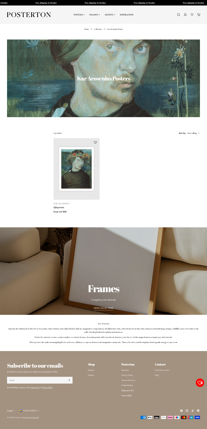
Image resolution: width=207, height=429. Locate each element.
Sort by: (182, 133)
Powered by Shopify (30, 417)
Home (86, 29)
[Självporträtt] (77, 169)
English (10, 410)
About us (125, 370)
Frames (91, 375)
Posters (91, 370)
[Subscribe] (69, 380)
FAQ (157, 375)
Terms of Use (35, 387)
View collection (103, 308)
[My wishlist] (192, 14)
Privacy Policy (127, 375)
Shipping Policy (127, 390)
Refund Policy (127, 385)
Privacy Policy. (47, 387)
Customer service (162, 370)
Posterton (17, 417)
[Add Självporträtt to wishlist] (95, 142)
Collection (98, 29)
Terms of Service (128, 380)
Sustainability (126, 395)
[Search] (178, 14)
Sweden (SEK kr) (30, 410)
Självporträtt (59, 207)
